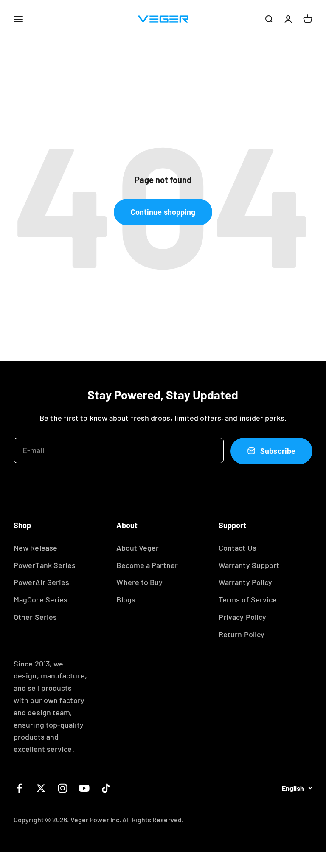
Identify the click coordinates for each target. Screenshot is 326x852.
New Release (35, 547)
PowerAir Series (41, 582)
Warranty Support (249, 565)
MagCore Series (40, 599)
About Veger (137, 547)
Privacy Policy (242, 616)
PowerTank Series (45, 565)
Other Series (35, 616)
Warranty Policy (245, 582)
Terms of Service (248, 599)
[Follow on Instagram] (62, 788)
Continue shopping (163, 212)
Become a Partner (146, 565)
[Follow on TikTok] (106, 788)
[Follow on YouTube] (84, 788)
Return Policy (241, 634)
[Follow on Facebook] (19, 788)
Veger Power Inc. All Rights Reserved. (126, 819)
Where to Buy (139, 582)
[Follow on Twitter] (41, 788)
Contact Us (237, 547)
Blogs (125, 599)
